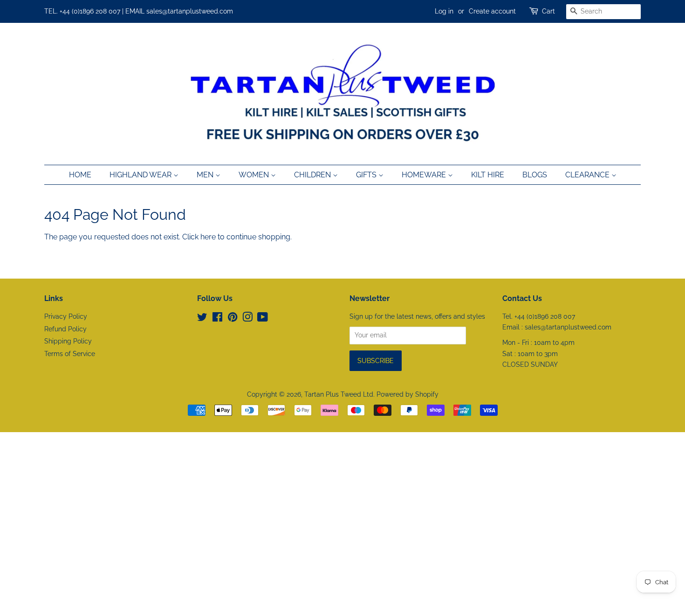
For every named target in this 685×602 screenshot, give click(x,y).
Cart (548, 11)
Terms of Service (69, 353)
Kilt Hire (487, 174)
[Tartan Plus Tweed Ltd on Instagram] (247, 318)
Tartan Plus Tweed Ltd (338, 394)
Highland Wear (141, 174)
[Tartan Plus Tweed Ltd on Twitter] (202, 318)
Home (80, 174)
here (208, 236)
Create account (492, 11)
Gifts (367, 174)
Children (313, 174)
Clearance (588, 174)
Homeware (425, 174)
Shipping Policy (68, 341)
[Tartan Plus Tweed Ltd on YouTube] (262, 318)
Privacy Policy (65, 316)
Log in (444, 11)
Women (255, 174)
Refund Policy (65, 329)
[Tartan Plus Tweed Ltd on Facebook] (217, 318)
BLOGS (534, 174)
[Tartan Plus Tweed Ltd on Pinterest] (232, 318)
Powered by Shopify (407, 394)
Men (206, 174)
